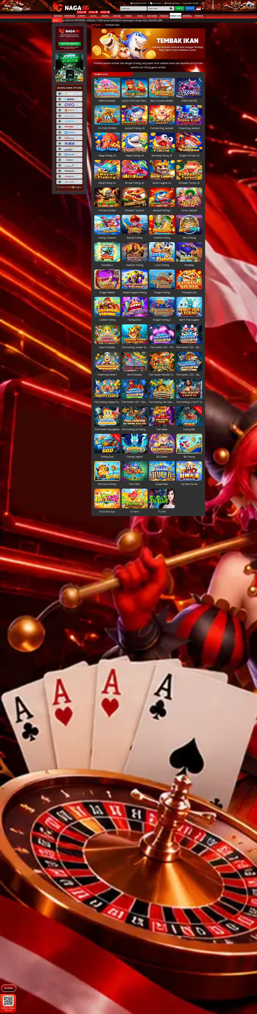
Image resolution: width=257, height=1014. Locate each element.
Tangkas (164, 16)
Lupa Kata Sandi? (191, 3)
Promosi (199, 16)
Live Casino (152, 16)
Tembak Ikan (175, 16)
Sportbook (69, 16)
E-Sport (81, 16)
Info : (56, 20)
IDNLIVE (105, 16)
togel (140, 16)
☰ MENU (8, 988)
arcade (116, 16)
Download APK (140, 3)
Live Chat (156, 3)
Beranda (58, 16)
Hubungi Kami (173, 3)
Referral (187, 16)
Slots (93, 16)
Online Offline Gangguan (70, 187)
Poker (128, 16)
